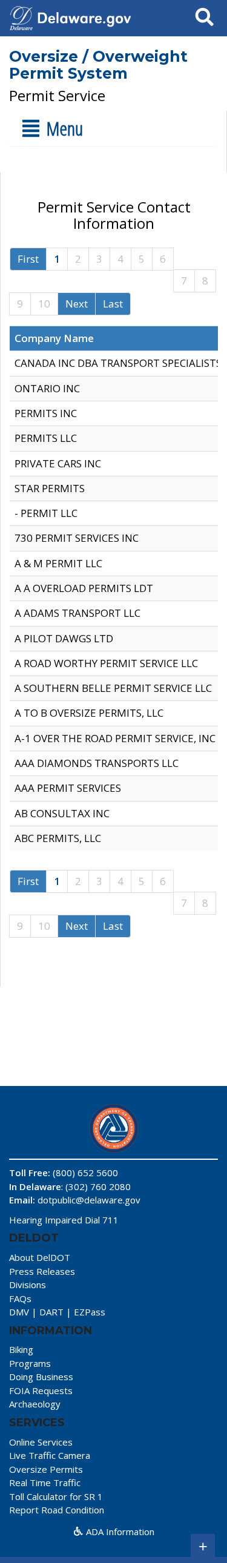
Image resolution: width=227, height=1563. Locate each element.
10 (44, 304)
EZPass (89, 1312)
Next (76, 304)
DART (51, 1312)
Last (113, 304)
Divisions (27, 1284)
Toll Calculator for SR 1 (56, 1496)
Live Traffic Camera (49, 1455)
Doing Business (41, 1377)
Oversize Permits (46, 1469)
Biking (21, 1349)
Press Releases (42, 1271)
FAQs (20, 1298)
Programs (30, 1363)
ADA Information (119, 1531)
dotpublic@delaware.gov (89, 1200)
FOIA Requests (41, 1390)
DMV (19, 1312)
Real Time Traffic (45, 1482)
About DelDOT (39, 1257)
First (28, 259)
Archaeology (35, 1404)
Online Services (41, 1442)
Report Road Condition (56, 1510)
